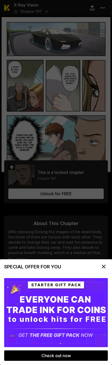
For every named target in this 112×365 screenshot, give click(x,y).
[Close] (103, 266)
